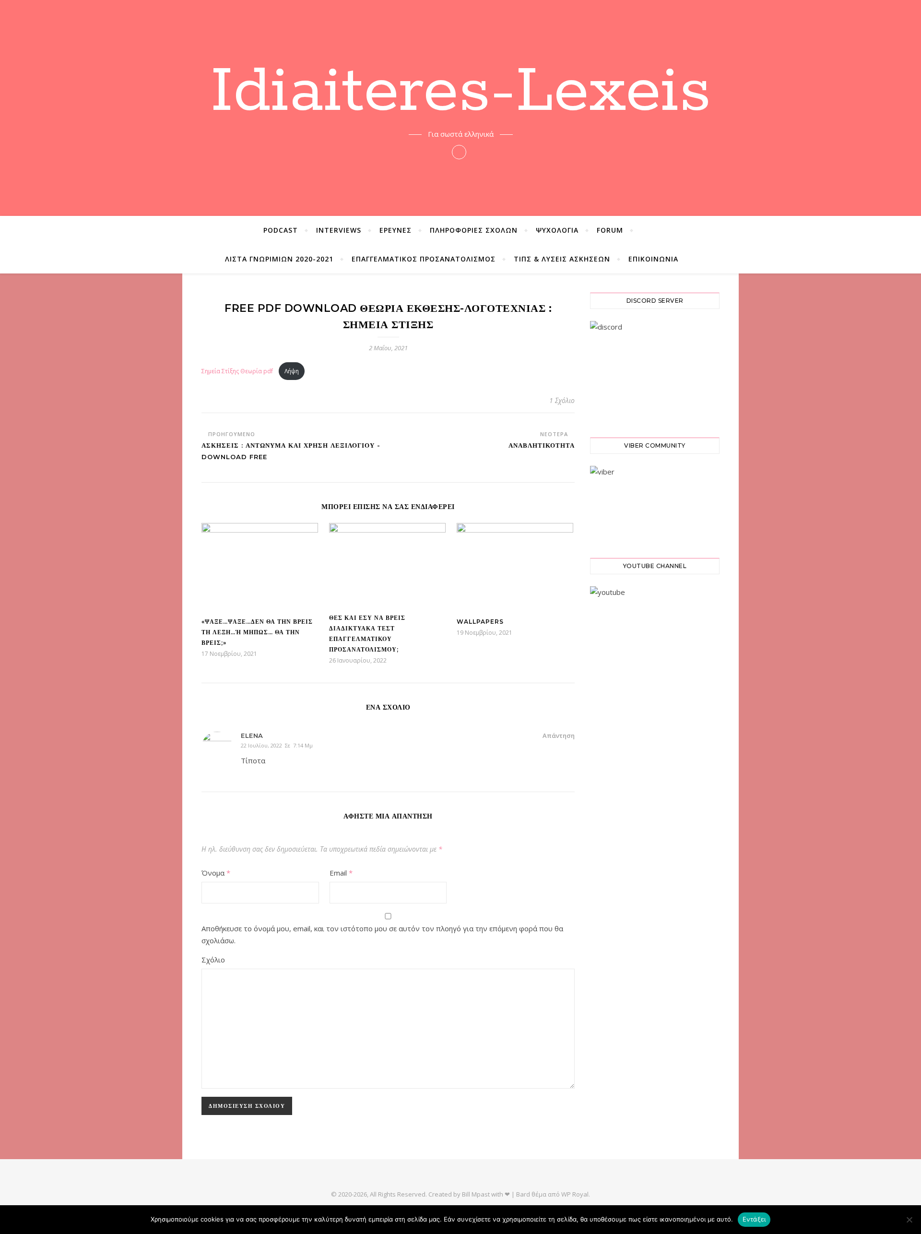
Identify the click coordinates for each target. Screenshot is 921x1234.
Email (341, 873)
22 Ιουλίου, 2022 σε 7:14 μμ (277, 745)
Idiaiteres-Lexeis (461, 92)
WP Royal (575, 1194)
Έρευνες (395, 230)
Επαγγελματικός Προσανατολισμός (424, 258)
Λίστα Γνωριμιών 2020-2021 (279, 258)
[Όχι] (909, 1219)
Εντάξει (754, 1219)
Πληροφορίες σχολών (474, 230)
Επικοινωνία (653, 258)
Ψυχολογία (557, 230)
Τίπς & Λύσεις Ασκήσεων (562, 258)
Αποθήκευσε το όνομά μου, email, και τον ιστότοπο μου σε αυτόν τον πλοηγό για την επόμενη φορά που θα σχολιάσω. (382, 934)
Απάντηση (559, 735)
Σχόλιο (213, 959)
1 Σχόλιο (562, 400)
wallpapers (480, 621)
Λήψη (291, 371)
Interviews (338, 230)
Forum (610, 230)
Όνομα (215, 873)
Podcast (280, 230)
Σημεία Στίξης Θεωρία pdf (237, 371)
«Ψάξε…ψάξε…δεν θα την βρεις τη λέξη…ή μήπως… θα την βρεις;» (257, 632)
